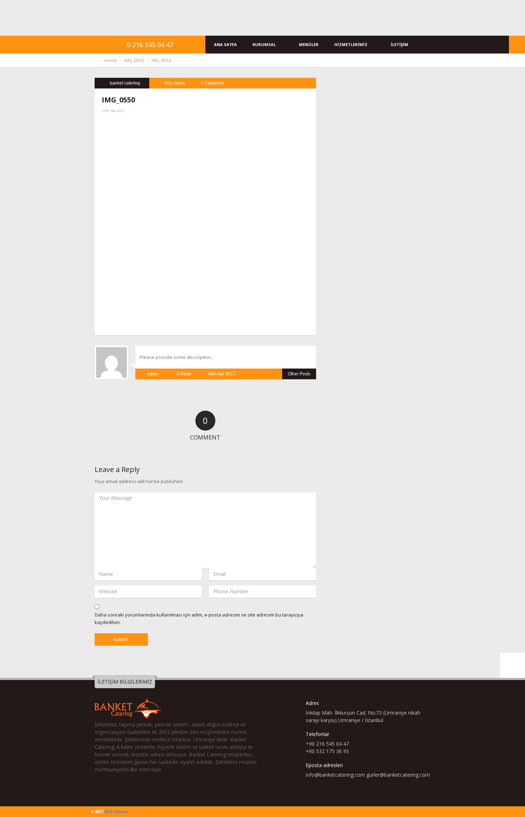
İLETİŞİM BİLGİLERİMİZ (125, 681)
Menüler (309, 44)
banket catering (125, 83)
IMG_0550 (134, 60)
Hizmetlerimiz (351, 44)
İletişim (399, 44)
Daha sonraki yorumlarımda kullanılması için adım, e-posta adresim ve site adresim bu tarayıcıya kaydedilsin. (199, 618)
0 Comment (212, 83)
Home (110, 60)
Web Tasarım (117, 812)
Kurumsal (264, 44)
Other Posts (299, 373)
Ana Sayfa (225, 44)
